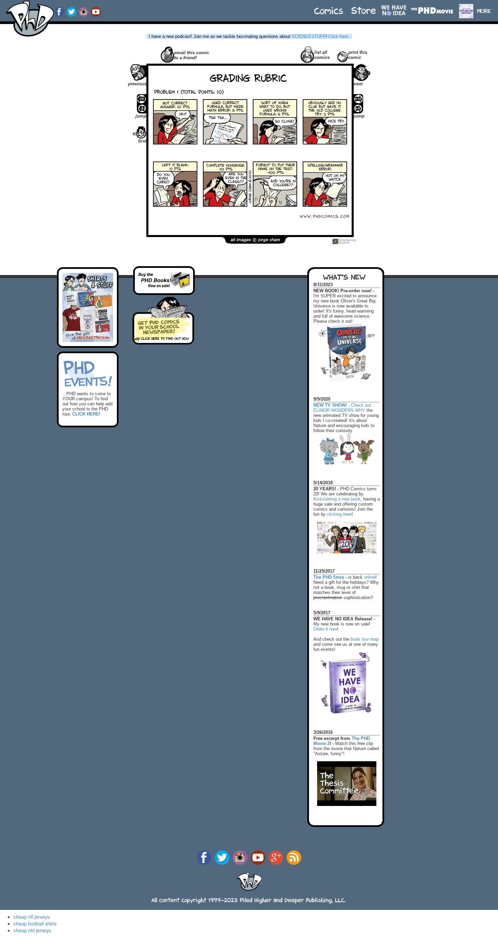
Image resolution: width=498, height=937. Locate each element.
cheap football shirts (35, 923)
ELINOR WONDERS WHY (339, 410)
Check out (342, 402)
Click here (338, 36)
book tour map (365, 639)
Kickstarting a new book (336, 499)
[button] (487, 7)
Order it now (325, 629)
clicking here (339, 514)
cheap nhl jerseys (32, 930)
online (369, 577)
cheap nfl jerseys (32, 916)
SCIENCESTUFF (309, 36)
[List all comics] (307, 54)
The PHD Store (328, 577)
